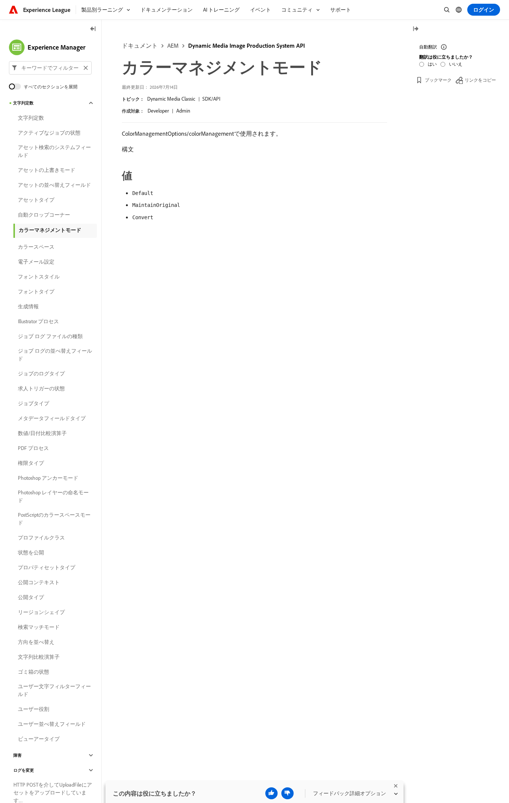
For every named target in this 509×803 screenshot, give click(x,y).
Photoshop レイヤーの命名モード (53, 496)
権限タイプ (31, 463)
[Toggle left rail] (93, 29)
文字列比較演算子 (39, 657)
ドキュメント (140, 45)
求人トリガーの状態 (41, 388)
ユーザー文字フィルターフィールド (54, 690)
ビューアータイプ (39, 739)
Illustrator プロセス (38, 321)
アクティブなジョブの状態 (49, 132)
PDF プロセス (33, 448)
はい (432, 64)
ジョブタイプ (33, 403)
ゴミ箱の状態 (33, 671)
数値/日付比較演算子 (42, 433)
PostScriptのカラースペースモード (54, 518)
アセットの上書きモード (46, 170)
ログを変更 (23, 770)
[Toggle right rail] (415, 29)
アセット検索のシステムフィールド (54, 151)
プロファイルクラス (41, 537)
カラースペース (36, 246)
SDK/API (211, 98)
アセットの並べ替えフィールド (54, 185)
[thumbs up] (271, 793)
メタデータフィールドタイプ (52, 418)
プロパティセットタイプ (46, 567)
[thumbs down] (287, 793)
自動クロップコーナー (44, 214)
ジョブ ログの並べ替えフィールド (55, 354)
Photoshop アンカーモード (48, 478)
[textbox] (50, 68)
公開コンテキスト (39, 582)
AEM (172, 45)
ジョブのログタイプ (41, 373)
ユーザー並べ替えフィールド (52, 724)
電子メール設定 (36, 261)
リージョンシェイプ (41, 612)
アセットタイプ (36, 199)
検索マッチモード (39, 627)
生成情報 (28, 306)
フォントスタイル (39, 276)
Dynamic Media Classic (171, 98)
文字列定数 (23, 103)
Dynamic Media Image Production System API (246, 45)
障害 (17, 755)
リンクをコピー (480, 80)
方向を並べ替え (36, 642)
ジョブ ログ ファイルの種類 (50, 336)
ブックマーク (438, 80)
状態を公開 (31, 552)
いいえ (455, 64)
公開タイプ (31, 597)
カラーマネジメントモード (50, 230)
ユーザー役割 (33, 709)
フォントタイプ (36, 291)
